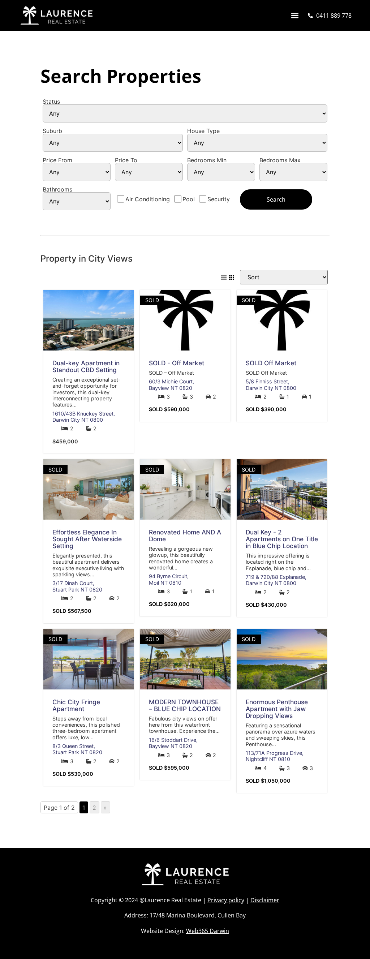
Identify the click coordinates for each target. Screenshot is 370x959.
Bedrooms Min (207, 160)
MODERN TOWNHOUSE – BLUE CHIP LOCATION (185, 705)
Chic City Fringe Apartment (76, 705)
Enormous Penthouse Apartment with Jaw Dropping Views (277, 708)
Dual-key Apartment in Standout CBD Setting (86, 366)
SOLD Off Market (271, 363)
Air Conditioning (147, 199)
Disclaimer (264, 900)
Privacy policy (225, 900)
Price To (126, 160)
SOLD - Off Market (176, 363)
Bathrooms (57, 189)
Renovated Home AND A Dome (185, 535)
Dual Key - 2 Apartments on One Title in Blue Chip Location (282, 539)
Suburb (52, 131)
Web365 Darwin (207, 931)
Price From (57, 160)
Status (51, 101)
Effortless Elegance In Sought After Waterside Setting (87, 539)
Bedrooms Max (280, 160)
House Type (203, 131)
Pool (188, 199)
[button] (295, 15)
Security (218, 199)
